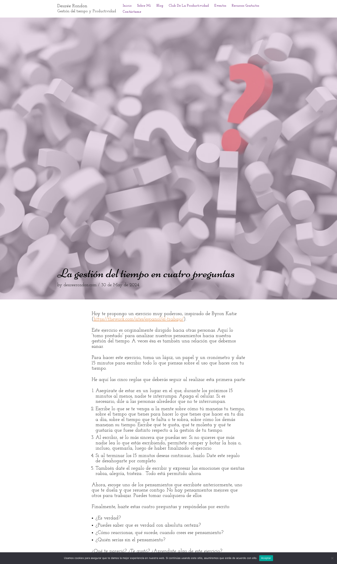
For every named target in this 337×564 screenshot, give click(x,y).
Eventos (220, 5)
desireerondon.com (80, 285)
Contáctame (132, 11)
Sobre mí (144, 5)
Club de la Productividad (189, 5)
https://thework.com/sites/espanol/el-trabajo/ (139, 319)
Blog (159, 5)
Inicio (127, 5)
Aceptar (266, 558)
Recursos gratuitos (245, 5)
